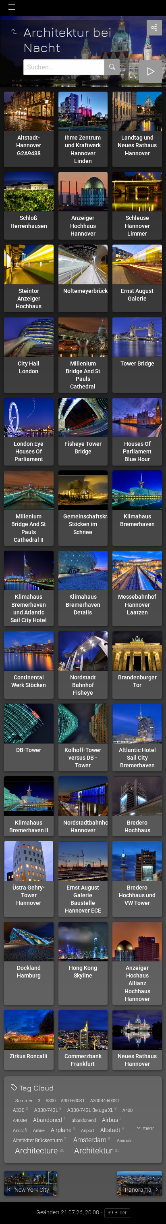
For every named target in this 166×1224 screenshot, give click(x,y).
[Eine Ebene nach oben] (13, 32)
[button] (16, 1208)
